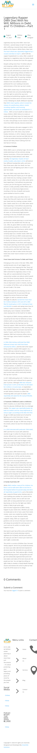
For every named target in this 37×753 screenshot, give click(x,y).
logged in (15, 590)
